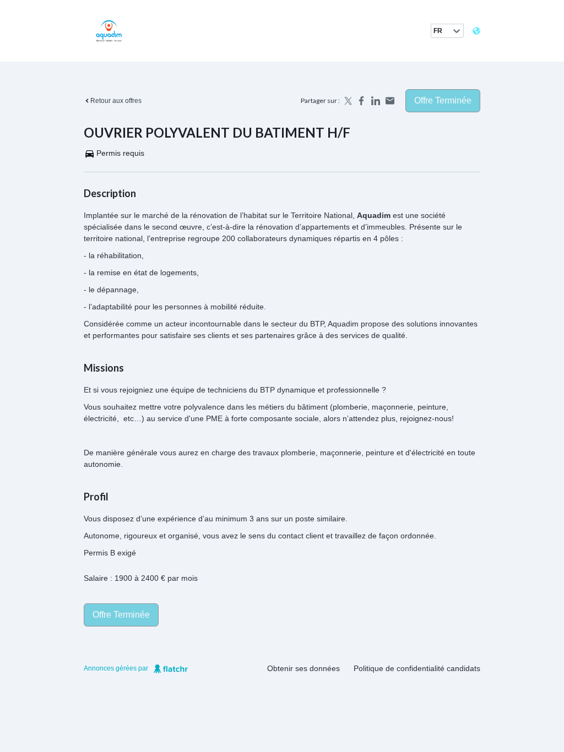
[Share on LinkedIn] (375, 100)
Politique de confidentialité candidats (417, 668)
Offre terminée (442, 100)
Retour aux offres (116, 101)
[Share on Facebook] (361, 100)
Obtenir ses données (303, 668)
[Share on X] (347, 100)
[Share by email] (390, 100)
